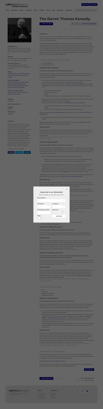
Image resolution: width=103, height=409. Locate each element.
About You (55, 210)
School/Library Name (43, 210)
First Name (40, 204)
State (38, 216)
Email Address (41, 198)
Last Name (55, 204)
